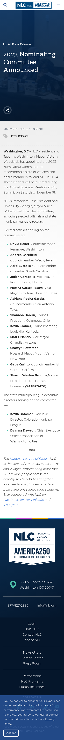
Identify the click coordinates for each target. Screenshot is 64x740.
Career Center (32, 658)
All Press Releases (19, 44)
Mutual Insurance (32, 687)
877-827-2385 (18, 605)
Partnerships (32, 676)
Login (32, 623)
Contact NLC (32, 634)
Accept (11, 733)
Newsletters (32, 652)
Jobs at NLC (32, 640)
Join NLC (32, 629)
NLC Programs (32, 681)
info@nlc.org (46, 605)
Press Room (32, 663)
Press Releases (19, 136)
